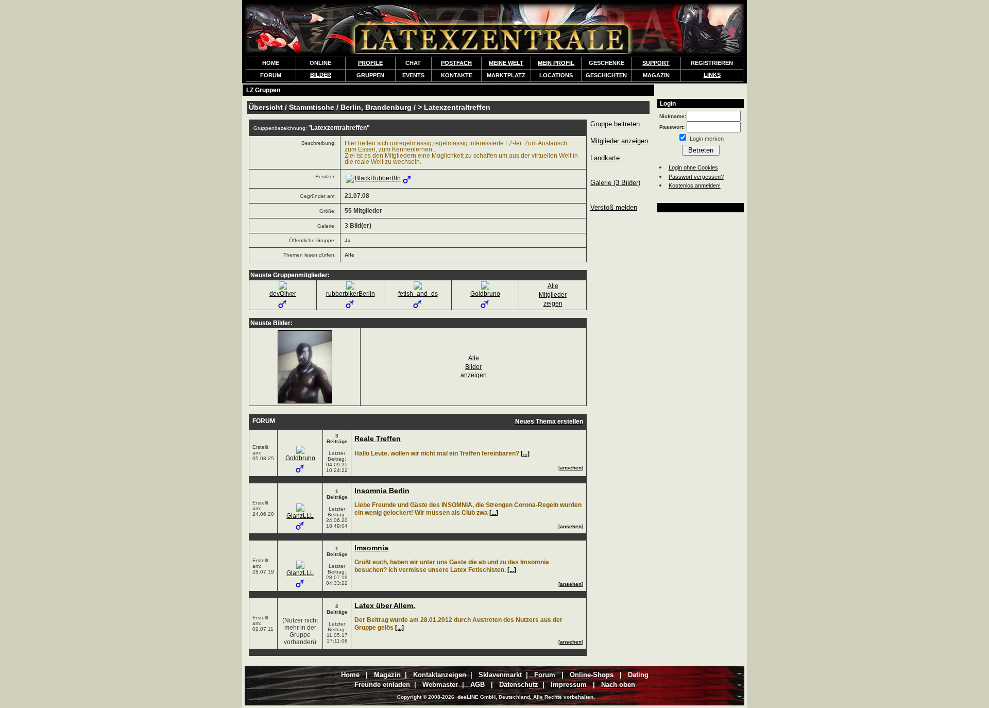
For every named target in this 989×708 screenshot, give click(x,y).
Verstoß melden (613, 207)
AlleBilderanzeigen (474, 367)
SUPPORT (656, 63)
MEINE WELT (506, 63)
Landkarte (605, 158)
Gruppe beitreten (615, 124)
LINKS (712, 75)
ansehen (571, 467)
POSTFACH (456, 63)
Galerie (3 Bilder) (615, 183)
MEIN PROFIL (556, 63)
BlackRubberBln (378, 178)
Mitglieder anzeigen (619, 141)
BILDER (320, 75)
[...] (525, 453)
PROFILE (370, 63)
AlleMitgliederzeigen (553, 294)
